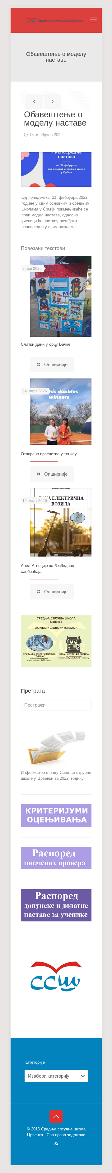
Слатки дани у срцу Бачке (45, 344)
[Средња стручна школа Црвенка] (56, 20)
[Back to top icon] (56, 1116)
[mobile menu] (93, 20)
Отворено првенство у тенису (49, 454)
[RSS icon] (56, 1143)
